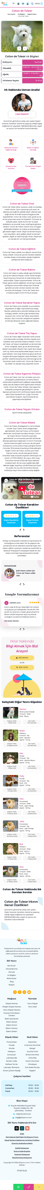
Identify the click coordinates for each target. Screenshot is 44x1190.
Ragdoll (32, 1071)
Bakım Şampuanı (11, 1019)
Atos (21, 867)
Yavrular (11, 972)
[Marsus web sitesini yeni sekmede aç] (22, 1170)
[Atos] (10, 871)
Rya (21, 844)
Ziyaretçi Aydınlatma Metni (22, 1143)
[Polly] (10, 780)
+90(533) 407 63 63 (23, 1114)
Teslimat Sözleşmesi (22, 1154)
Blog (12, 982)
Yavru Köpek (32, 1004)
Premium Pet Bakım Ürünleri (12, 1014)
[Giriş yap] (27, 3)
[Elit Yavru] (4, 3)
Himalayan (32, 1064)
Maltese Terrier (11, 1064)
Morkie (12, 1048)
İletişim (12, 985)
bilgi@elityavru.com (23, 1118)
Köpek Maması (12, 1004)
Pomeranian (12, 1042)
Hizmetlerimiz (11, 969)
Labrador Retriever (12, 1067)
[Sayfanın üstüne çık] (39, 1187)
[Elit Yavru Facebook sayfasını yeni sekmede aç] (15, 992)
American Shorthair (32, 1045)
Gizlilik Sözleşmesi (22, 1148)
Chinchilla (32, 1058)
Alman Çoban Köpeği (11, 1071)
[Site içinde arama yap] (32, 3)
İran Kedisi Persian (32, 1067)
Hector (22, 709)
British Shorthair (32, 1055)
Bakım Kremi (11, 1025)
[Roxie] (10, 735)
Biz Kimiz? (11, 966)
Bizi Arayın (23, 658)
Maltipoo (11, 1052)
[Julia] (10, 826)
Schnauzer (11, 1055)
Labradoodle (11, 1058)
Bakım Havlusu (11, 1028)
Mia (21, 753)
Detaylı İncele (10, 566)
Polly (21, 776)
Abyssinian (32, 1042)
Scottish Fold (32, 1052)
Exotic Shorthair (32, 1061)
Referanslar (11, 978)
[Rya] (10, 849)
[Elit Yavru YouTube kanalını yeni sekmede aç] (29, 992)
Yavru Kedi (32, 1007)
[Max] (10, 803)
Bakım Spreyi (11, 1022)
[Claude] (27, 1128)
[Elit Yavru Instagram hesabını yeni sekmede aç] (24, 992)
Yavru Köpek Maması (11, 1010)
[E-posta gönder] (23, 3)
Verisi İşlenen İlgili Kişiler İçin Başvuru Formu (22, 1137)
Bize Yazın (23, 667)
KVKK (22, 1134)
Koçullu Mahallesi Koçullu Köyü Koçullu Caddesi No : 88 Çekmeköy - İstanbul (23, 1108)
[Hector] (10, 712)
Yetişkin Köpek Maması (11, 1007)
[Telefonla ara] (18, 3)
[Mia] (10, 758)
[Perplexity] (22, 1128)
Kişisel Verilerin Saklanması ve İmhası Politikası (22, 1140)
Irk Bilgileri (11, 975)
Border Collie (11, 1061)
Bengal (32, 1048)
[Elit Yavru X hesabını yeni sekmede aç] (19, 992)
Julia (21, 822)
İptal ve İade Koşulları (22, 1151)
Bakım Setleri (11, 1031)
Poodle (12, 1045)
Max (21, 799)
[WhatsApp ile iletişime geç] (18, 1187)
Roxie (22, 731)
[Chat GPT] (17, 1128)
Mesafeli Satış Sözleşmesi (22, 1158)
